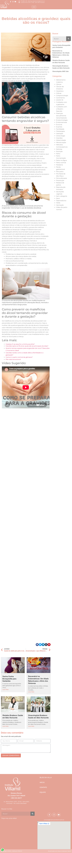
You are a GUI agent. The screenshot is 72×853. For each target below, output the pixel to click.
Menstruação (61, 142)
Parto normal (61, 162)
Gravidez (59, 138)
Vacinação (60, 205)
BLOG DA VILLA (46, 777)
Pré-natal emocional (13, 359)
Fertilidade (60, 129)
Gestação (59, 133)
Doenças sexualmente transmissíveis (61, 116)
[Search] (68, 38)
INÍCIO (42, 782)
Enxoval (59, 124)
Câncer (58, 84)
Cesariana (59, 91)
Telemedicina (61, 200)
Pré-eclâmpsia (61, 178)
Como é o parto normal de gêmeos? (19, 357)
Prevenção (60, 180)
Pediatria (59, 165)
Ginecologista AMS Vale (60, 71)
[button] (37, 644)
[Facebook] (10, 1)
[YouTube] (15, 1)
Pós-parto (59, 171)
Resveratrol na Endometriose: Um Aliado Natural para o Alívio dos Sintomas (38, 679)
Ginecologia (60, 136)
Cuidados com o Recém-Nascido (61, 109)
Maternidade (61, 140)
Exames (59, 127)
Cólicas (58, 93)
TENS (58, 203)
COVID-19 (59, 100)
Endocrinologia (62, 120)
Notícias (59, 149)
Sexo (58, 198)
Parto (58, 154)
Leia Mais (5, 689)
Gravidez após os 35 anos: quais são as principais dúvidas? (27, 346)
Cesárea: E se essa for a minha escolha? (20, 344)
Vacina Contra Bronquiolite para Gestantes (9, 678)
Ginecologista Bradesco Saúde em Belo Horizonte (38, 716)
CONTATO (43, 787)
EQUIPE (43, 792)
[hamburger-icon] (34, 7)
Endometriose (61, 122)
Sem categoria (61, 196)
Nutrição (59, 151)
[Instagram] (13, 1)
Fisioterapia (60, 131)
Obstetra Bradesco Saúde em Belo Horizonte (12, 716)
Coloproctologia (62, 95)
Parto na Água (61, 160)
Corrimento (60, 98)
